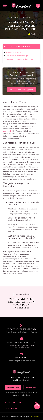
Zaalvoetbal (35, 34)
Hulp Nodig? (21, 357)
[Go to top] (37, 406)
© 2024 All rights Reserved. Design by (21, 416)
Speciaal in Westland (21, 329)
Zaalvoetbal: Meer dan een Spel (17, 55)
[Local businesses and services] (21, 338)
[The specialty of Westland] (21, 325)
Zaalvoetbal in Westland (14, 52)
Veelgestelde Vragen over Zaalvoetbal (19, 59)
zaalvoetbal (8, 131)
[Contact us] (21, 353)
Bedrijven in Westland (22, 342)
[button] (38, 6)
